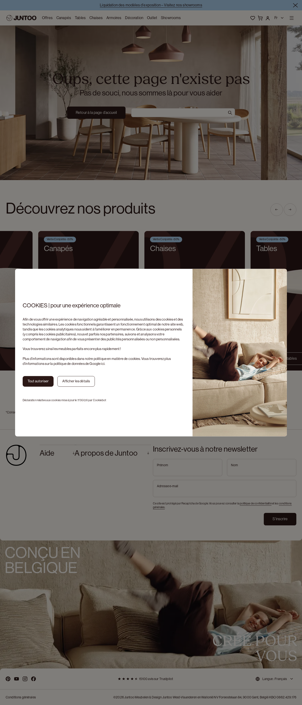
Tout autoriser (38, 381)
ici (102, 364)
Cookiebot (99, 400)
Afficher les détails (76, 381)
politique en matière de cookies (117, 359)
